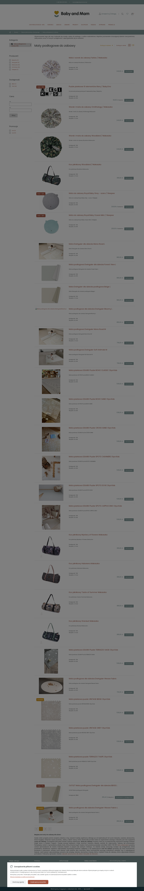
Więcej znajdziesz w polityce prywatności (22, 877)
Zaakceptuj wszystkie (38, 882)
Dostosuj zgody (18, 882)
